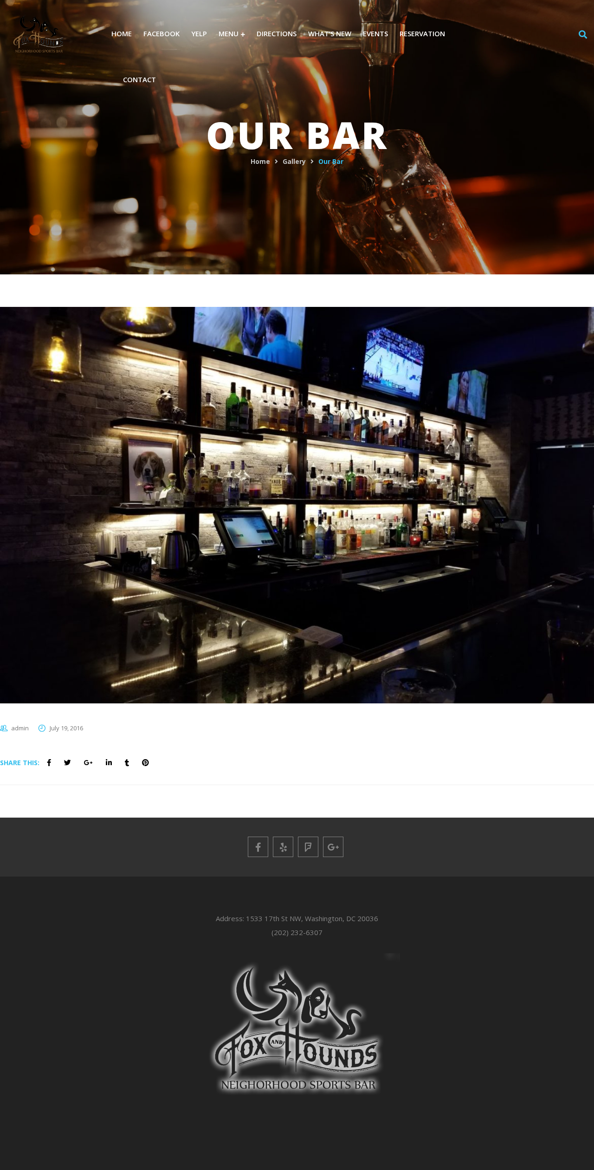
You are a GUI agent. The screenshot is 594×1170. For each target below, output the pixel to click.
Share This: (19, 762)
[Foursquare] (308, 847)
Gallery (294, 161)
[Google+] (333, 847)
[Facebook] (258, 847)
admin (20, 728)
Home (260, 161)
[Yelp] (283, 847)
